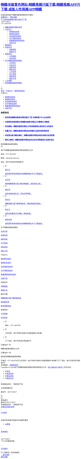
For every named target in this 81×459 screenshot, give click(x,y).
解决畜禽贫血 (6, 306)
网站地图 (13, 17)
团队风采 (12, 69)
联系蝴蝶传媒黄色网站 (13, 83)
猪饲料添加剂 (14, 32)
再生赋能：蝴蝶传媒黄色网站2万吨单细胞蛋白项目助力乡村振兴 (29, 126)
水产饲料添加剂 (15, 38)
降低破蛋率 (5, 302)
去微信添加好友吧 (7, 407)
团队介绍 (12, 78)
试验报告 (12, 49)
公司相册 (12, 72)
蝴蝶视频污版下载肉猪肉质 (11, 298)
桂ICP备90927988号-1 (56, 367)
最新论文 (12, 52)
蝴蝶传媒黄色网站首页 (13, 27)
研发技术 (8, 47)
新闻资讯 (8, 54)
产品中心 (8, 29)
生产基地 (12, 74)
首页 (2, 91)
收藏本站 (4, 17)
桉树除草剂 (14, 365)
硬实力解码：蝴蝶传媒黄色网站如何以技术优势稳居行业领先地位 (29, 140)
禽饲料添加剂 (14, 34)
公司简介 (12, 63)
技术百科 (12, 58)
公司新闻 (12, 56)
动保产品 (12, 43)
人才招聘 (8, 81)
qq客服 (7, 424)
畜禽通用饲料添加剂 (16, 40)
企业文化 (12, 65)
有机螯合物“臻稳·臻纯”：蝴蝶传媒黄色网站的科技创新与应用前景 (30, 135)
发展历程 (12, 67)
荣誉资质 (12, 76)
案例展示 (8, 45)
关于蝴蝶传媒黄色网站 (13, 60)
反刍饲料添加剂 (15, 36)
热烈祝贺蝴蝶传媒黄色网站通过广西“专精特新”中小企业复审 (28, 117)
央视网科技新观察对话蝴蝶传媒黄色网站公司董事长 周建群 (27, 122)
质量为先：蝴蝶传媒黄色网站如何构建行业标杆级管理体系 (27, 131)
